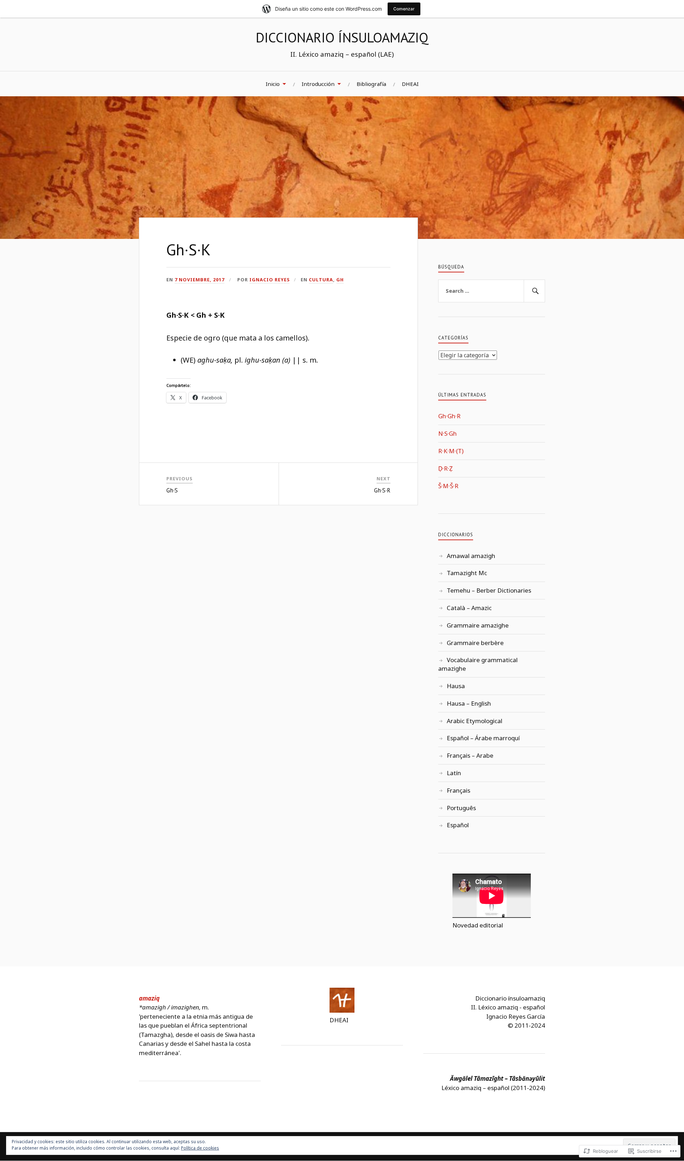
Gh (340, 279)
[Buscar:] (491, 291)
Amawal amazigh (471, 556)
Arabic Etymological (474, 721)
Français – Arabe (470, 755)
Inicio (273, 83)
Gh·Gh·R (449, 416)
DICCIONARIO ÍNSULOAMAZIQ (342, 37)
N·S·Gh (447, 433)
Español (458, 825)
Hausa (456, 686)
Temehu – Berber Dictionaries (489, 590)
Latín (454, 773)
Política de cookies (200, 1148)
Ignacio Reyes (269, 279)
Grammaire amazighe (478, 625)
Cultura (321, 279)
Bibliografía (371, 83)
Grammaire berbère (475, 643)
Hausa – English (469, 703)
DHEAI (410, 83)
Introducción (318, 83)
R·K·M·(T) (450, 451)
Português (461, 808)
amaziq (149, 998)
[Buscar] (534, 291)
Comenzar (404, 8)
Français (458, 790)
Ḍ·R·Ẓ (445, 468)
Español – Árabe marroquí (483, 738)
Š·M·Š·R (448, 486)
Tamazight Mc (467, 573)
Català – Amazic (469, 608)
